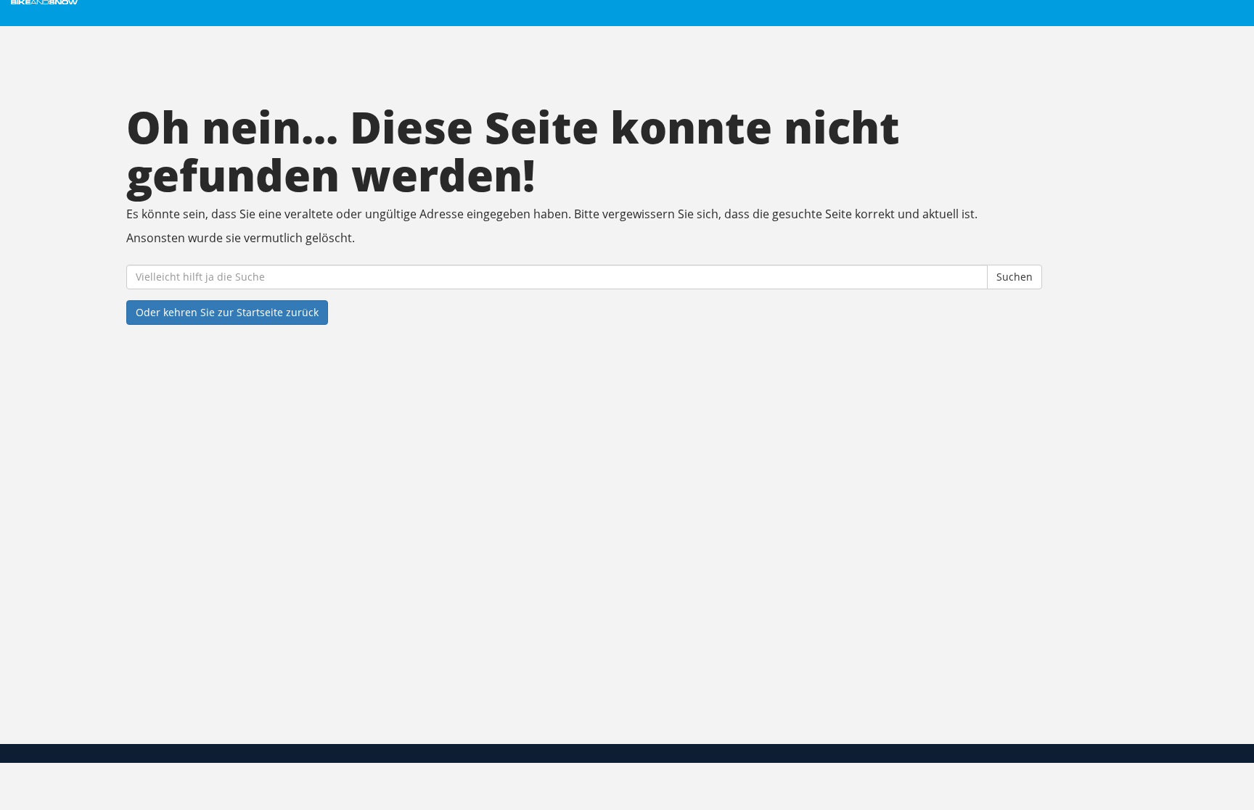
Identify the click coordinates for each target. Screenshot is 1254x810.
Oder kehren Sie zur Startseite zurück (227, 312)
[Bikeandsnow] (266, 2)
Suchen (1014, 277)
